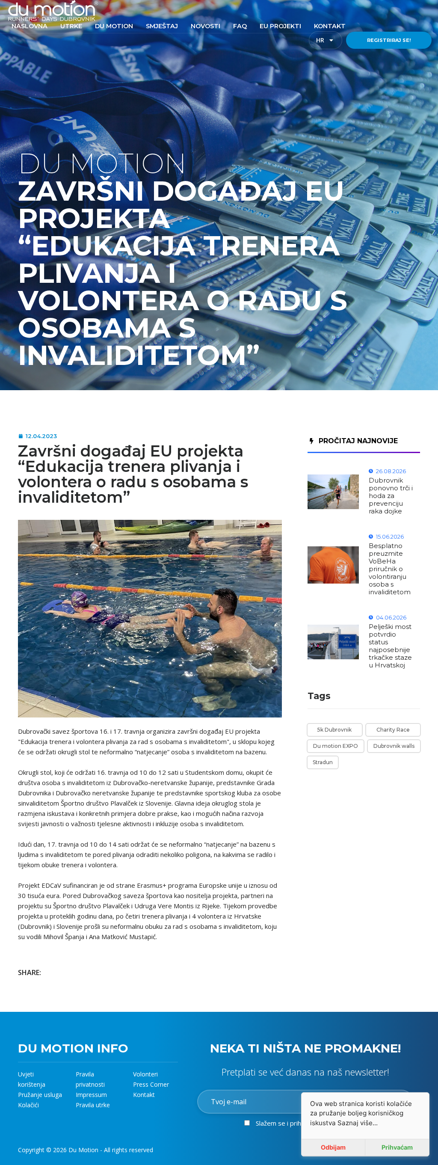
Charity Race (393, 729)
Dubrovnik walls (393, 746)
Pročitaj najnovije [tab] (358, 441)
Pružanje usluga (40, 1095)
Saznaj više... (357, 1123)
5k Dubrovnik (334, 729)
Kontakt (144, 1095)
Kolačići (28, 1105)
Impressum (91, 1095)
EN (338, 40)
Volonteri (145, 1074)
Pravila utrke (93, 1105)
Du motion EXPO (335, 746)
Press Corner (151, 1084)
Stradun (323, 762)
